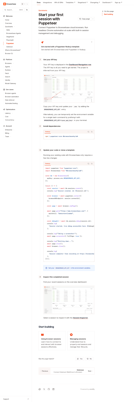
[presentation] (69, 213)
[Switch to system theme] (22, 4)
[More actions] (93, 19)
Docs (39, 2)
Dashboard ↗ (107, 2)
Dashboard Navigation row (80, 65)
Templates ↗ (70, 2)
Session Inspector (80, 318)
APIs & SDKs (58, 2)
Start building (108, 14)
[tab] (48, 131)
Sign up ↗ (118, 2)
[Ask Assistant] (91, 131)
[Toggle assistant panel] (27, 10)
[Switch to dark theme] (27, 4)
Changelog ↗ (95, 2)
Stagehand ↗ (83, 2)
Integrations (47, 2)
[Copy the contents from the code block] (88, 131)
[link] (67, 46)
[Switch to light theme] (25, 4)
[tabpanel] (69, 136)
